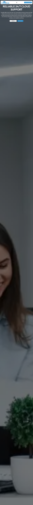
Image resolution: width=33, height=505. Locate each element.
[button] (16, 2)
